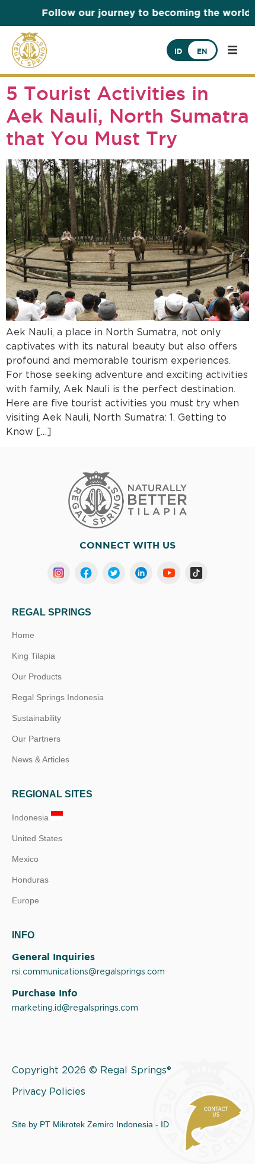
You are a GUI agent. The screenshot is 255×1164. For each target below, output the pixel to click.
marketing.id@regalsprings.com (75, 1008)
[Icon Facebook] (86, 573)
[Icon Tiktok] (196, 573)
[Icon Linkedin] (141, 573)
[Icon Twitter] (114, 573)
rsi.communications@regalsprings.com (88, 972)
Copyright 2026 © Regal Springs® (91, 1070)
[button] (232, 49)
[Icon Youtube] (168, 573)
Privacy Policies (48, 1091)
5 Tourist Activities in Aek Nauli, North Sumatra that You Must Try (127, 115)
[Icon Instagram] (58, 573)
